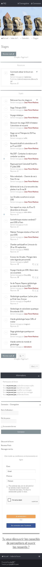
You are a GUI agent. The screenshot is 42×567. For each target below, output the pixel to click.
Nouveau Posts (6, 445)
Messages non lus (7, 449)
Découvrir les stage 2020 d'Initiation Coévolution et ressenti (24, 124)
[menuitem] (3, 3)
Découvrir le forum (7, 441)
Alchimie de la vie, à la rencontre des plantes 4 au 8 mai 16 (24, 188)
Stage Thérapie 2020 (18, 107)
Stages (5, 46)
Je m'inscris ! (21, 516)
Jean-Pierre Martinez (31, 102)
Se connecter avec (21, 525)
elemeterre (28, 347)
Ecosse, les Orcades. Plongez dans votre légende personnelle (23, 258)
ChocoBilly (27, 275)
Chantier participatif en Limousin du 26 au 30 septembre (23, 245)
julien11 (26, 262)
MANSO (26, 249)
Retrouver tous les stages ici (21, 100)
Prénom (9, 476)
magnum (27, 324)
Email (8, 466)
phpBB (12, 562)
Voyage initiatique (16, 115)
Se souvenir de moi (9, 426)
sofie (25, 138)
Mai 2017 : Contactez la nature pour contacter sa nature (23, 155)
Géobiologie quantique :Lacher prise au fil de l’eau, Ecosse (23, 297)
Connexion (4, 404)
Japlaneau (27, 77)
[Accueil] (8, 15)
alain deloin (28, 212)
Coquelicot (27, 301)
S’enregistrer (14, 404)
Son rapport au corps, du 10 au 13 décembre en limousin (22, 208)
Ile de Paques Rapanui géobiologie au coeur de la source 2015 (23, 284)
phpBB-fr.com (14, 564)
